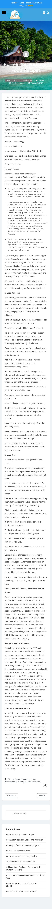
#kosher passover (28, 779)
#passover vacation (13, 781)
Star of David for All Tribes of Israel (21, 891)
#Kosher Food (13, 779)
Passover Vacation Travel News (19, 80)
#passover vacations (31, 781)
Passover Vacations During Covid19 (21, 856)
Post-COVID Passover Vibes (18, 850)
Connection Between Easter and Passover (24, 840)
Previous (12, 795)
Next (41, 795)
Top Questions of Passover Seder (20, 861)
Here (30, 5)
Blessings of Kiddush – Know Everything (23, 845)
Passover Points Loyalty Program (20, 834)
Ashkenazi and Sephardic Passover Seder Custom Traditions (23, 868)
